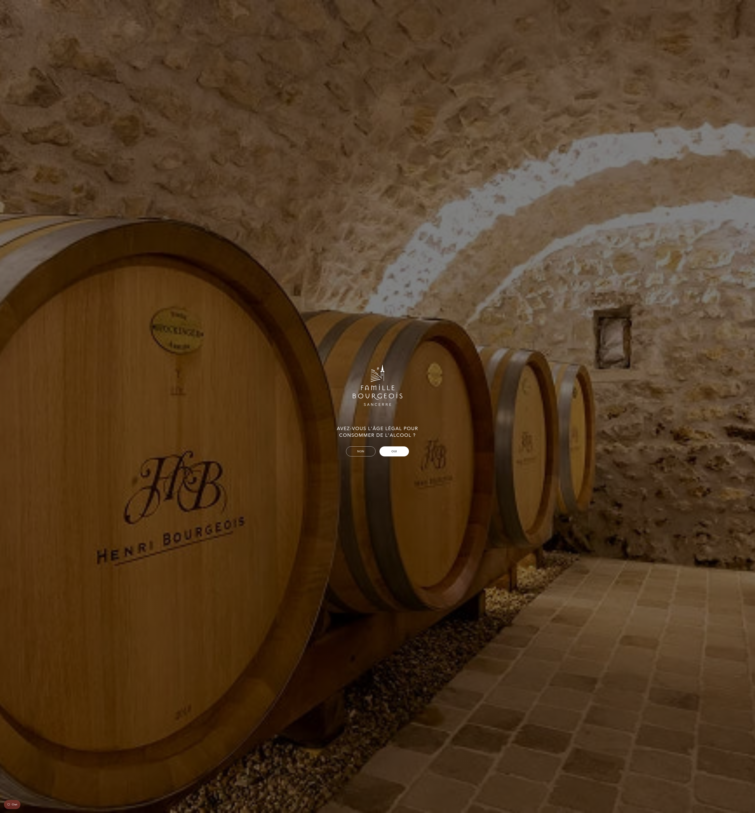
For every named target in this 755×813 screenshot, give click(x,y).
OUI (394, 451)
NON (360, 451)
